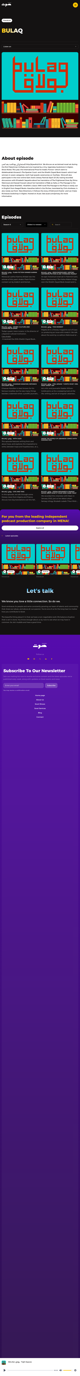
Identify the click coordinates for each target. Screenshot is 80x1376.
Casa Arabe (6, 337)
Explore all (40, 528)
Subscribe (51, 685)
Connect (40, 717)
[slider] (30, 1370)
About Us (40, 700)
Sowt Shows (40, 704)
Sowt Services (40, 708)
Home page (40, 695)
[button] (76, 4)
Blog (40, 713)
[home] (6, 4)
